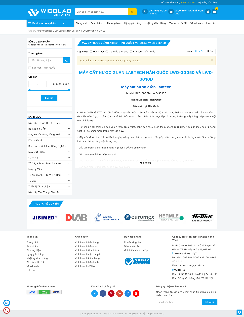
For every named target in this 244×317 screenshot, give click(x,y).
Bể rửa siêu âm (132, 246)
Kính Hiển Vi (35, 140)
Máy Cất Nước (36, 151)
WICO (161, 313)
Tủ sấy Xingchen (133, 242)
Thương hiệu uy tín (46, 203)
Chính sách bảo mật (86, 246)
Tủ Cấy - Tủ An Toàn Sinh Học (45, 163)
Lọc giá (49, 98)
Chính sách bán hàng (87, 242)
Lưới (200, 51)
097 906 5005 (158, 10)
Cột (211, 51)
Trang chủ (81, 23)
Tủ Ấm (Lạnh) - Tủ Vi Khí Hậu (44, 175)
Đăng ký (209, 302)
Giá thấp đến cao (118, 51)
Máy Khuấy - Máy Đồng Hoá (44, 134)
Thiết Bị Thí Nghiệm (39, 186)
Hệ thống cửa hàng (207, 2)
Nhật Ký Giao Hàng (155, 23)
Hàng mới (98, 51)
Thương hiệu (114, 23)
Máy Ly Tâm (35, 169)
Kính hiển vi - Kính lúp (136, 250)
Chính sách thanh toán (87, 250)
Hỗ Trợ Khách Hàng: (178, 2)
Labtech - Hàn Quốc (43, 67)
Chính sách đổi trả (85, 266)
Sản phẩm (97, 23)
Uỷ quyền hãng (132, 23)
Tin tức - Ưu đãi (178, 23)
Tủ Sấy (32, 180)
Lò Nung (33, 157)
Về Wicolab (196, 23)
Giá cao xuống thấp (144, 51)
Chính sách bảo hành (87, 262)
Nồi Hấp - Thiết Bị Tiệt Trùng (44, 123)
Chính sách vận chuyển (88, 254)
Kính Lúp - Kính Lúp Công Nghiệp (47, 146)
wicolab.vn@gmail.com (189, 10)
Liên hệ (210, 23)
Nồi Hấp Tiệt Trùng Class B (43, 192)
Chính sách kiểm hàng (87, 258)
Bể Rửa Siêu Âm (37, 128)
